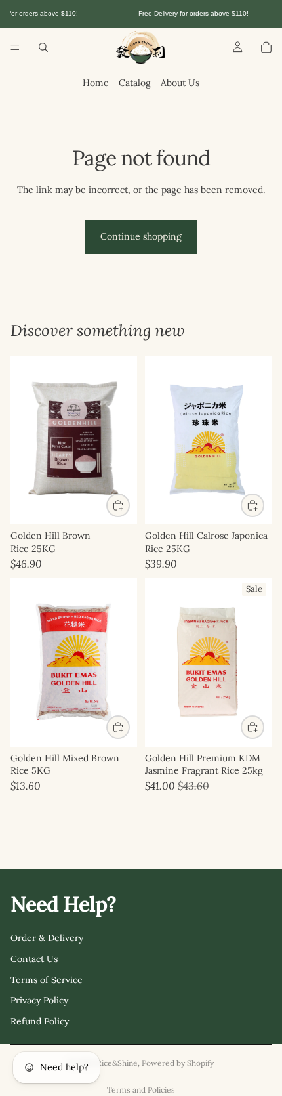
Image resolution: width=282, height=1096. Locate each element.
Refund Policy (39, 1020)
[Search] (43, 47)
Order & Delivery (46, 938)
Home (96, 83)
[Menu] (15, 47)
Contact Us (34, 959)
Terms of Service (46, 979)
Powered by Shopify (178, 1063)
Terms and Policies (141, 1090)
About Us (180, 83)
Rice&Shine (117, 1063)
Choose (129, 727)
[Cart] (266, 47)
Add (129, 505)
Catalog (135, 83)
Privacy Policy (39, 1000)
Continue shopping (141, 236)
